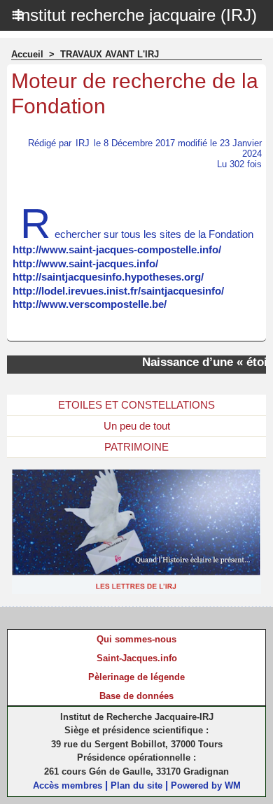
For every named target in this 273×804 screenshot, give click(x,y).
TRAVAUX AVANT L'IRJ (109, 54)
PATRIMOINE (136, 447)
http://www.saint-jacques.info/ (85, 263)
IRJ (83, 143)
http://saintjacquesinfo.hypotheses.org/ (108, 277)
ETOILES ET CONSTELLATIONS (136, 405)
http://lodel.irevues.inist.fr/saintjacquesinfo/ (118, 291)
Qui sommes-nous (136, 639)
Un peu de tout (137, 426)
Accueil (27, 54)
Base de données (136, 696)
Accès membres (67, 785)
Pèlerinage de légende (136, 677)
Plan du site (136, 785)
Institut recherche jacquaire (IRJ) (136, 15)
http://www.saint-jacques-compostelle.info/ (117, 249)
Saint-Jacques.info (137, 658)
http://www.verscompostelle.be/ (90, 304)
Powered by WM (206, 785)
